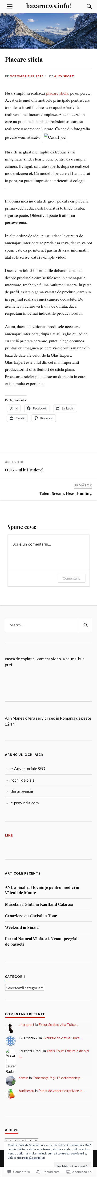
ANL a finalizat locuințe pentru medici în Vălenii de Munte (42, 890)
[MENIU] (9, 6)
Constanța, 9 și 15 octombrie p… (57, 1078)
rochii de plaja (23, 780)
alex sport (64, 76)
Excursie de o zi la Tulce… (58, 1024)
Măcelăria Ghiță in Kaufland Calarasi (39, 904)
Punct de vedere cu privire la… (61, 1091)
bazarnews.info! (48, 6)
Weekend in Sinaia (22, 927)
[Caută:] (48, 625)
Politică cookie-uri (33, 1157)
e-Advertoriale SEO (28, 768)
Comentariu (72, 578)
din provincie (22, 791)
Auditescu (26, 1091)
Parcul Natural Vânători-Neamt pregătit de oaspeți (42, 941)
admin (23, 1078)
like (9, 835)
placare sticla (57, 93)
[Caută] (85, 625)
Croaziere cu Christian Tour (31, 915)
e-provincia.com (25, 802)
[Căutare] (84, 6)
